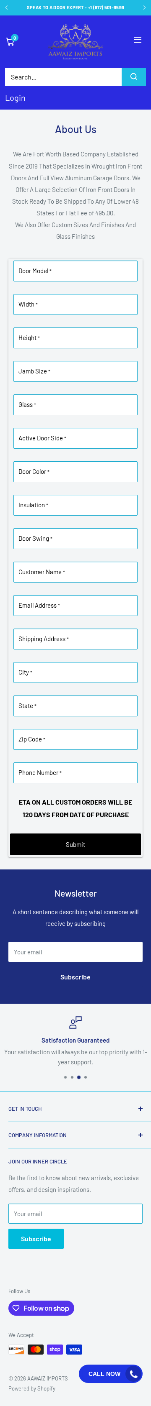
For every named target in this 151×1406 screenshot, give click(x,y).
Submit (75, 844)
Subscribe (75, 977)
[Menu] (137, 41)
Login (15, 97)
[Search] (134, 77)
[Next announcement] (144, 7)
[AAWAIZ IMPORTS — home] (75, 42)
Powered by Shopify (31, 1388)
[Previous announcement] (7, 7)
